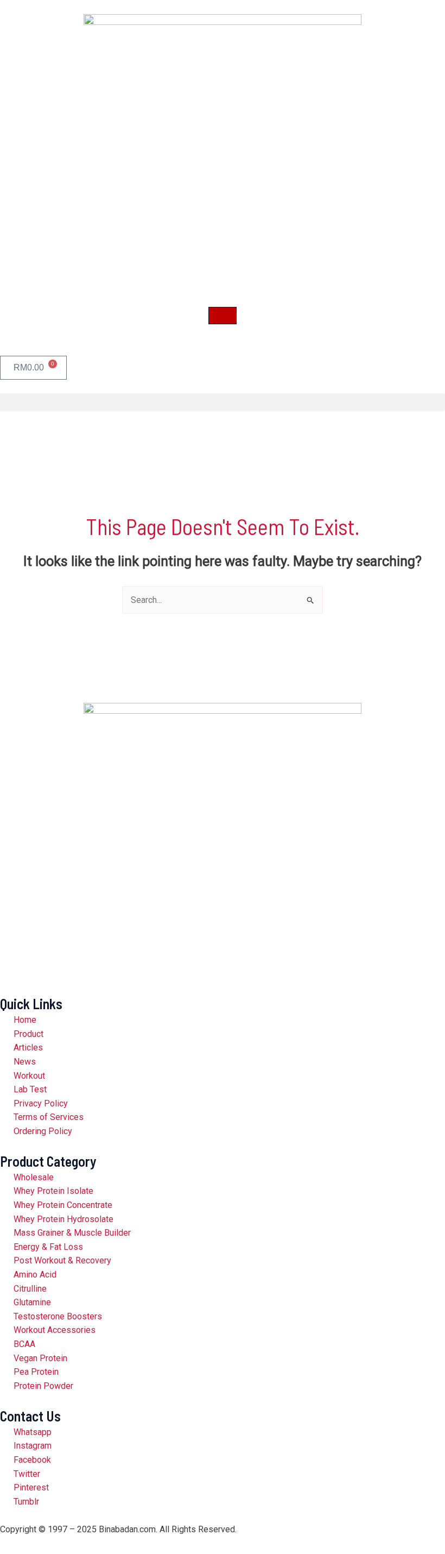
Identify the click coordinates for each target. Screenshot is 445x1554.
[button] (222, 402)
